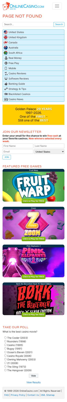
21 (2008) (12, 363)
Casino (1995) (15, 345)
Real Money (15, 57)
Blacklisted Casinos (19, 94)
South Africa (15, 52)
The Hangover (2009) (19, 370)
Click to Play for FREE (33, 201)
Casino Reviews (17, 73)
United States (16, 32)
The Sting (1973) (16, 366)
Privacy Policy (18, 395)
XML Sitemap (48, 395)
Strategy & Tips (17, 88)
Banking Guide (17, 83)
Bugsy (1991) (14, 348)
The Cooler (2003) (17, 337)
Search (59, 24)
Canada (13, 42)
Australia (13, 47)
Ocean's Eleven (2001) (19, 352)
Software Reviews (19, 78)
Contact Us (33, 395)
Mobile (12, 68)
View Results (33, 382)
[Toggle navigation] (57, 6)
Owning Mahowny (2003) (21, 359)
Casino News (16, 99)
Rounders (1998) (16, 341)
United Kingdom (18, 37)
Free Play (14, 63)
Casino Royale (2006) (19, 355)
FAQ (6, 395)
